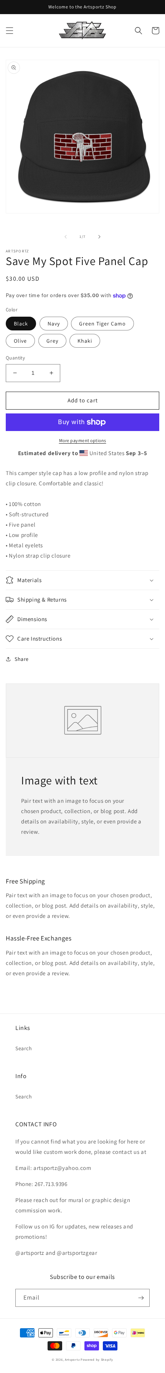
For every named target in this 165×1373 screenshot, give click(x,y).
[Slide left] (65, 236)
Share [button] (22, 659)
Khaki (85, 340)
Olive (20, 340)
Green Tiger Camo (102, 323)
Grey (52, 340)
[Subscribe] (140, 1298)
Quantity (15, 358)
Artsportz (72, 1359)
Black (21, 323)
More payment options (82, 440)
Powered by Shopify (97, 1359)
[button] (9, 30)
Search (23, 1048)
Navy (54, 323)
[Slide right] (99, 236)
